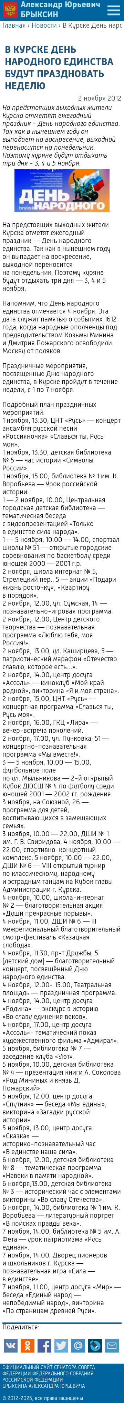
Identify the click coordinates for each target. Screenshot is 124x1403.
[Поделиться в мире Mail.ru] (78, 1346)
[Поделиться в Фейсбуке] (44, 1346)
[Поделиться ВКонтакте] (11, 1346)
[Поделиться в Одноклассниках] (27, 1346)
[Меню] (114, 10)
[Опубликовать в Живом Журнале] (95, 1346)
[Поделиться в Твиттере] (61, 1346)
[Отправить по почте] (112, 1346)
